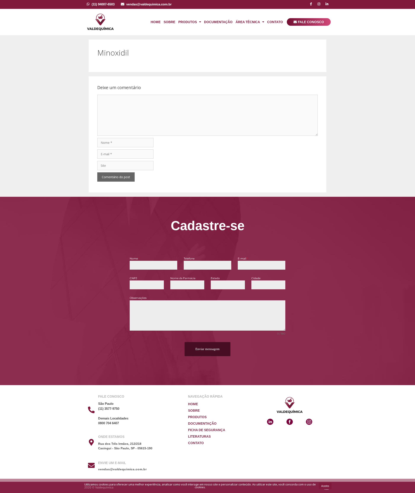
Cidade (255, 278)
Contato (275, 22)
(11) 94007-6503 (103, 4)
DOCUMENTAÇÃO (202, 423)
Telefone (189, 258)
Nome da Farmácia (182, 278)
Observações (138, 297)
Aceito (325, 486)
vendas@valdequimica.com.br (149, 4)
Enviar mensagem (207, 349)
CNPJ (133, 278)
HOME (193, 404)
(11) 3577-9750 (108, 408)
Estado (215, 278)
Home (156, 22)
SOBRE (194, 410)
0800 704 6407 (108, 423)
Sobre (169, 22)
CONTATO (196, 443)
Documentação (218, 22)
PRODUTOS (197, 417)
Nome (135, 258)
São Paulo (105, 403)
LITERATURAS (199, 436)
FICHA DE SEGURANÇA (206, 430)
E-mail (243, 258)
